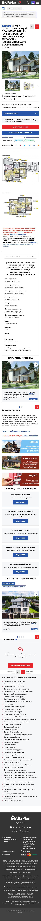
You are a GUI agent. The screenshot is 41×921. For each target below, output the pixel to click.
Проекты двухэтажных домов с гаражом (18, 702)
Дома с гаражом (9, 747)
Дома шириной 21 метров (13, 712)
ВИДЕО (20, 232)
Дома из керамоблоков (12, 737)
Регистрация (25, 831)
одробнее (34, 436)
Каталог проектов (14, 860)
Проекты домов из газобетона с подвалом (18, 782)
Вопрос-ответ (30, 96)
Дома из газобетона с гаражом (14, 696)
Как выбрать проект (12, 866)
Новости (10, 893)
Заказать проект (21, 127)
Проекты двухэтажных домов (14, 686)
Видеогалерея (21, 890)
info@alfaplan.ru (9, 851)
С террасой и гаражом (11, 762)
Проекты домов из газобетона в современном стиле (20, 790)
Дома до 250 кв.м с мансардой (14, 706)
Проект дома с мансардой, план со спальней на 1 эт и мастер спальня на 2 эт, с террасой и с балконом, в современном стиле (16, 395)
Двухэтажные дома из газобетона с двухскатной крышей (20, 778)
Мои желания (22, 879)
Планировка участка (30, 869)
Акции (31, 896)
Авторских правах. (20, 904)
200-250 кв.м (8, 704)
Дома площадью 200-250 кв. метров (16, 689)
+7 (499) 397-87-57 (29, 848)
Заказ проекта (34, 876)
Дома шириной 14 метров (13, 709)
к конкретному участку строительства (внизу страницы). (20, 244)
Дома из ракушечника (11, 729)
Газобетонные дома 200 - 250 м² (15, 699)
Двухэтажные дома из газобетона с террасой (19, 772)
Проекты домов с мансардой (14, 684)
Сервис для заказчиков (20, 488)
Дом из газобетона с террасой (14, 757)
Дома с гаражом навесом (12, 724)
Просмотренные (11, 879)
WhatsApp (30, 140)
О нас (29, 890)
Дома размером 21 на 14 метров (15, 717)
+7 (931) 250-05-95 (29, 841)
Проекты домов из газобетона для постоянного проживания (20, 797)
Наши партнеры (32, 887)
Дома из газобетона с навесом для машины (19, 784)
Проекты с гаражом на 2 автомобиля (16, 722)
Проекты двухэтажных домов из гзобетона (18, 691)
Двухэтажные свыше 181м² (13, 800)
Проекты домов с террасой (13, 750)
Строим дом (31, 879)
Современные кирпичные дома (15, 770)
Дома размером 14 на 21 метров (15, 714)
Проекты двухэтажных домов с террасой (18, 760)
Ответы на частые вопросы (29, 863)
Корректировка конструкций (14, 869)
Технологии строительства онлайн (14, 887)
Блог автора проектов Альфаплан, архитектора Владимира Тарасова (20, 883)
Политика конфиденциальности (18, 896)
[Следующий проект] (23, 672)
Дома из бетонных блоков (13, 732)
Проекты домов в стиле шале (14, 752)
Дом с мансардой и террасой (14, 755)
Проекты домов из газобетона (14, 681)
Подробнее (11, 384)
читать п (26, 436)
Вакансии (30, 893)
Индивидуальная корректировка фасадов (15, 876)
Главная (5, 860)
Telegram (20, 140)
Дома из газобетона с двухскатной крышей (18, 787)
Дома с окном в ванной (12, 742)
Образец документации (12, 96)
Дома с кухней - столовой (12, 727)
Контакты (35, 890)
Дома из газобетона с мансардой (15, 694)
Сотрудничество (20, 893)
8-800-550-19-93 (28, 839)
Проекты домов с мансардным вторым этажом (20, 719)
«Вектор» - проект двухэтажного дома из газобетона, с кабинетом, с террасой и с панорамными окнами (16, 623)
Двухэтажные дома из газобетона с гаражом (19, 775)
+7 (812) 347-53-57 (29, 845)
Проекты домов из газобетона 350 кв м (17, 765)
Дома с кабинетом (10, 745)
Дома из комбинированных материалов (18, 734)
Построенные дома (9, 890)
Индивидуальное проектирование (20, 872)
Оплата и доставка (10, 93)
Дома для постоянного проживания (16, 740)
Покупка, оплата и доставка (30, 860)
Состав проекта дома (18, 234)
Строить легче (8, 228)
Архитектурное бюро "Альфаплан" (20, 823)
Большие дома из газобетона (14, 794)
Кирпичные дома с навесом (13, 767)
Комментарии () (10, 99)
